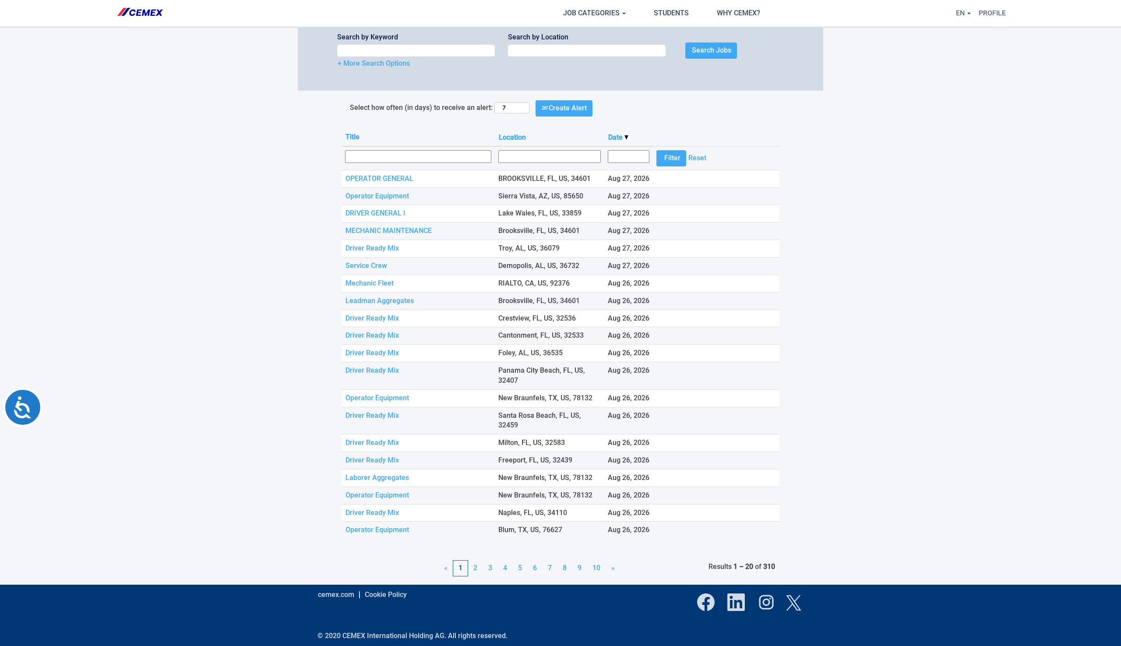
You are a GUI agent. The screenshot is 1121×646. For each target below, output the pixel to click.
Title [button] (352, 137)
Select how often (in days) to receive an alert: (421, 107)
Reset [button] (697, 158)
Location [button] (512, 137)
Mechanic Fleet (369, 283)
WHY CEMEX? (738, 13)
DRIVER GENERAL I (375, 213)
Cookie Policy (386, 594)
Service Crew (366, 265)
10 (596, 568)
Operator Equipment (377, 196)
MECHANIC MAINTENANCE (388, 230)
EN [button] (961, 13)
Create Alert (567, 108)
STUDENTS (671, 13)
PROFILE (992, 13)
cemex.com (336, 594)
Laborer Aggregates (377, 477)
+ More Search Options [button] (374, 63)
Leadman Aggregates (379, 301)
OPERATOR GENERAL (379, 178)
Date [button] (616, 137)
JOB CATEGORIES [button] (592, 13)
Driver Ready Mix (372, 248)
